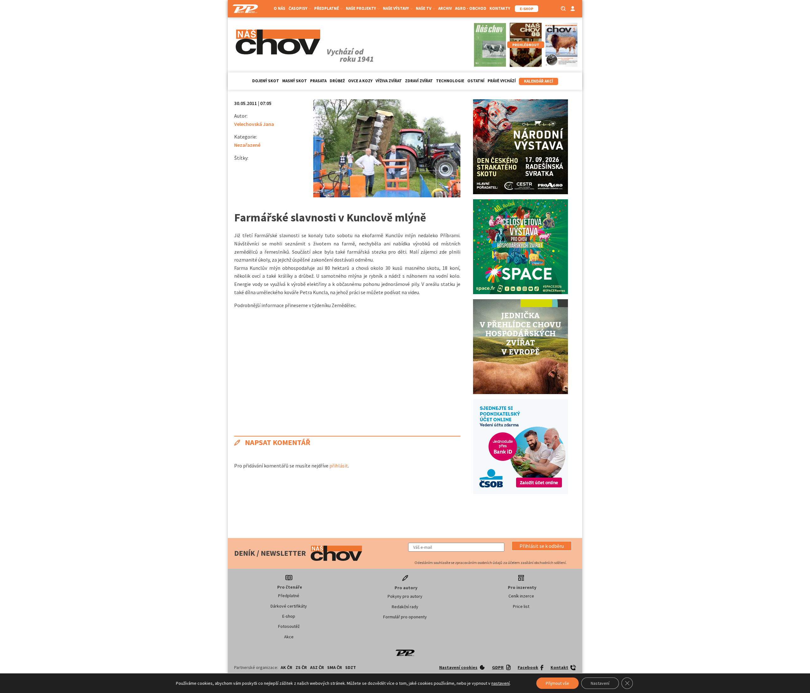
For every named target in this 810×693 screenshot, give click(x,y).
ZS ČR (301, 667)
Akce (289, 637)
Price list (521, 606)
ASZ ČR (317, 667)
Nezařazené (247, 145)
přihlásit (338, 465)
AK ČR (286, 667)
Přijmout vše (557, 683)
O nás (279, 8)
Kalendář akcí (538, 81)
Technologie (450, 81)
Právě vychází (502, 81)
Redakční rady (405, 606)
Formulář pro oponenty (405, 617)
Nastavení (600, 683)
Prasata (318, 81)
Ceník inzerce (521, 596)
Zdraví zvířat (419, 81)
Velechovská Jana (254, 124)
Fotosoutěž (289, 626)
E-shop (288, 616)
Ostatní (475, 81)
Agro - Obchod (470, 8)
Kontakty (499, 8)
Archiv (445, 8)
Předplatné (288, 595)
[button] (542, 546)
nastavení (500, 683)
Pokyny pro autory (405, 596)
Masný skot (294, 81)
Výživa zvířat (389, 81)
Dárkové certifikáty (289, 606)
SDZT (350, 667)
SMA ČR (334, 667)
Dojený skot (265, 81)
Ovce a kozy (360, 81)
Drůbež (337, 81)
